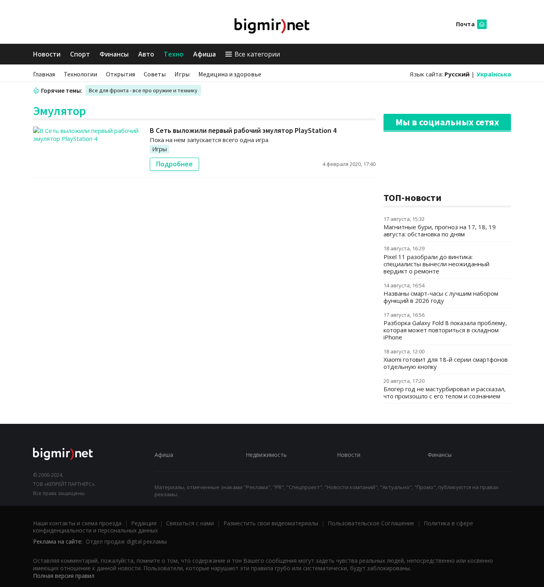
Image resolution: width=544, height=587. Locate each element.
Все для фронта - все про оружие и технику (143, 90)
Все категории (257, 54)
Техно (174, 54)
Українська (493, 74)
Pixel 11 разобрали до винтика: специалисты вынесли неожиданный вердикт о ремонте (436, 264)
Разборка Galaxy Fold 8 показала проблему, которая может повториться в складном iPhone (445, 330)
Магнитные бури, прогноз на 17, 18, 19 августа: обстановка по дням (440, 230)
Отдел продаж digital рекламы (126, 541)
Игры (182, 74)
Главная (44, 74)
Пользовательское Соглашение (371, 523)
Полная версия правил (63, 575)
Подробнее (174, 164)
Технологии (80, 74)
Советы (155, 74)
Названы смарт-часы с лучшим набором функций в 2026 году (441, 296)
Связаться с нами (190, 523)
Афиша (204, 54)
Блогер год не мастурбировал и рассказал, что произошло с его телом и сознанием (445, 392)
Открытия (120, 74)
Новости (47, 54)
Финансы (114, 54)
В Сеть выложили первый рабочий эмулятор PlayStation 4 (243, 130)
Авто (146, 54)
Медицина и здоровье (229, 74)
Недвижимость (266, 454)
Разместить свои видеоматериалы (270, 523)
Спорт (80, 54)
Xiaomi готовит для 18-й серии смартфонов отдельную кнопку (446, 363)
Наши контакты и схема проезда (77, 523)
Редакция (144, 523)
